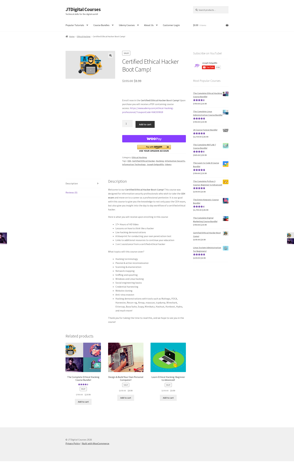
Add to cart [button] (83, 401)
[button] (110, 55)
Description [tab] (72, 183)
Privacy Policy (73, 443)
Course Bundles (101, 25)
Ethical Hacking (83, 36)
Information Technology (134, 164)
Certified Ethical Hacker (143, 161)
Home (72, 36)
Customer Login (171, 25)
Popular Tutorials (75, 25)
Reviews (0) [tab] (71, 192)
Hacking (160, 161)
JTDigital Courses (83, 9)
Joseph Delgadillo (155, 164)
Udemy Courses (127, 25)
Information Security (175, 161)
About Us (149, 25)
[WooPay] (154, 138)
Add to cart (145, 124)
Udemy (168, 164)
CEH (129, 161)
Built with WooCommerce (95, 443)
